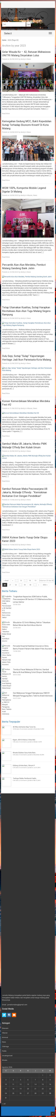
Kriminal (5, 1037)
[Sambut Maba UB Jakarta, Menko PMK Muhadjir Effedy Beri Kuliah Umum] (28, 457)
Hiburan (29, 195)
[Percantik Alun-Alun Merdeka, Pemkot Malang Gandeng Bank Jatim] (28, 277)
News (29, 59)
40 (30, 585)
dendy (23, 59)
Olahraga (5, 1046)
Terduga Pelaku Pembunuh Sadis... (25, 778)
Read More (6, 114)
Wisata (4, 1060)
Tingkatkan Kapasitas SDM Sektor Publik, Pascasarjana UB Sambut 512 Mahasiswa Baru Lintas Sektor (32, 599)
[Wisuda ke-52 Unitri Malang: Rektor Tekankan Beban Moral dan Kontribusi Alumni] (7, 631)
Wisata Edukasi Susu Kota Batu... (25, 753)
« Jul (3, 1104)
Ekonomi (5, 1028)
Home (4, 40)
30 (25, 585)
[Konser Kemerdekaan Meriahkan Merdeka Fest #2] (28, 413)
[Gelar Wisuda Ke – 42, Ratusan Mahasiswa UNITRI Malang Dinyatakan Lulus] (28, 77)
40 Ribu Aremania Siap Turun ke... (25, 727)
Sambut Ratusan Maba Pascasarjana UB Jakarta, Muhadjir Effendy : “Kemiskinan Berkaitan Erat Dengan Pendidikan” (24, 492)
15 (43, 1084)
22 (16, 585)
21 (10, 585)
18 (30, 581)
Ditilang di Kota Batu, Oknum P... (24, 765)
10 (21, 581)
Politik (4, 1051)
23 (50, 1089)
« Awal (6, 581)
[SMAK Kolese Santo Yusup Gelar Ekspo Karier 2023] (28, 549)
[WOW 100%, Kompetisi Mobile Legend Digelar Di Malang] (28, 218)
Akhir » (45, 585)
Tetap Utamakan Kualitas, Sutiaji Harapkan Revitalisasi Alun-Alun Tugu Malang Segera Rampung (26, 311)
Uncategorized (7, 1056)
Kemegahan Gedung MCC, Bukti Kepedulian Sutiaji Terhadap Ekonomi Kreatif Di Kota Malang (26, 125)
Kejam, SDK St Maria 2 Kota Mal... (24, 740)
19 (35, 581)
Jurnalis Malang (18, 14)
